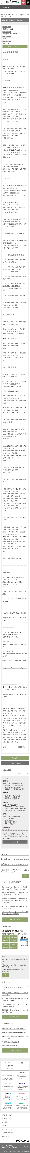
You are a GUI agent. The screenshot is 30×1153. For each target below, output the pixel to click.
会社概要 (4, 1122)
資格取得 (15, 816)
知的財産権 (8, 807)
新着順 (4, 829)
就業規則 (5, 114)
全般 (11, 29)
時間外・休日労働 (7, 109)
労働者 (18, 164)
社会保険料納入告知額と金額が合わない (14, 1032)
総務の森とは (6, 1118)
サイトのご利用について (9, 1129)
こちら (10, 16)
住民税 (7, 799)
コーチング (8, 818)
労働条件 (15, 52)
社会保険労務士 (15, 613)
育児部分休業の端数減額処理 (10, 1042)
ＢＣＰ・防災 (9, 824)
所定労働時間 (10, 128)
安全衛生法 (14, 940)
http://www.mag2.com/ (9, 634)
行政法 (22, 808)
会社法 (7, 810)
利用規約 (25, 1147)
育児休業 (7, 314)
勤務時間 (23, 419)
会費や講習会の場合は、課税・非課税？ (14, 1029)
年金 (16, 787)
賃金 (15, 305)
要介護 (8, 446)
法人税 (14, 795)
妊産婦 (10, 243)
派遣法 (13, 944)
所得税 (15, 797)
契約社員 (9, 52)
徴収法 (7, 789)
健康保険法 (6, 947)
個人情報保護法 (18, 810)
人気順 (10, 829)
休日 (6, 59)
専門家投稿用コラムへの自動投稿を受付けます (15, 860)
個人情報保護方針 (7, 1145)
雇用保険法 (6, 940)
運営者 (4, 1125)
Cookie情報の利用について (10, 1147)
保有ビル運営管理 (10, 822)
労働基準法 (11, 245)
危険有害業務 (17, 276)
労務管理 (19, 661)
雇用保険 (7, 787)
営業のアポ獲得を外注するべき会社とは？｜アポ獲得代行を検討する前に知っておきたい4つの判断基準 (15, 900)
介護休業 (9, 367)
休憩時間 (7, 178)
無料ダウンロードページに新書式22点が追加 (14, 865)
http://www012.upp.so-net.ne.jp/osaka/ (14, 668)
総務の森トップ (6, 1115)
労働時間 (5, 90)
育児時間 (14, 262)
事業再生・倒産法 (10, 808)
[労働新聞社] (10, 931)
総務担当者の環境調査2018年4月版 (12, 969)
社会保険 (6, 689)
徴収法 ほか (13, 947)
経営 (4, 816)
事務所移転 (8, 820)
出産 (13, 233)
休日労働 (23, 145)
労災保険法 (6, 944)
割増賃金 (7, 80)
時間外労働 (5, 286)
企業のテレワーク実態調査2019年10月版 (14, 965)
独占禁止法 (20, 807)
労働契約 (17, 116)
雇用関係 (23, 343)
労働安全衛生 (17, 789)
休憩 (17, 209)
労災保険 (7, 785)
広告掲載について (7, 1133)
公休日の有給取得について (10, 1046)
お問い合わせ (6, 1136)
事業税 (7, 797)
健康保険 (17, 785)
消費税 (15, 799)
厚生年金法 (14, 937)
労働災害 (22, 219)
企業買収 (13, 805)
